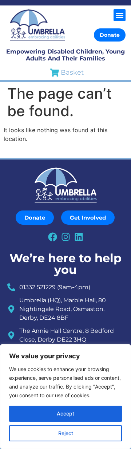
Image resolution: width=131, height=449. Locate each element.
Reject (65, 433)
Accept (65, 413)
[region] (65, 396)
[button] (120, 15)
